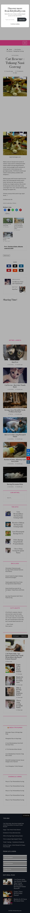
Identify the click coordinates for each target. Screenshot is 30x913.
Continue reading (15, 24)
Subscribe (22, 19)
